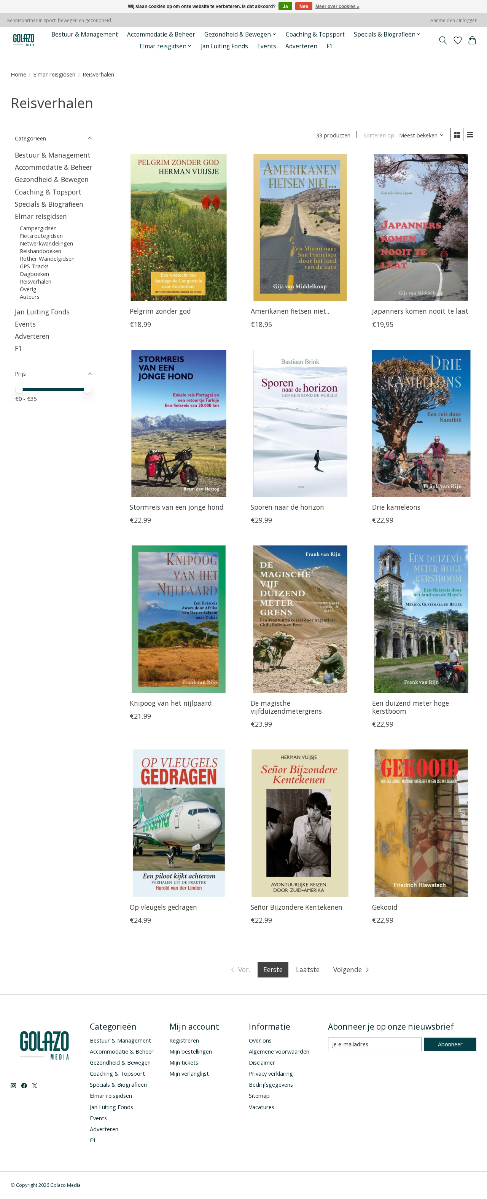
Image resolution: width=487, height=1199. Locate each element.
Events (266, 46)
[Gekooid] (421, 823)
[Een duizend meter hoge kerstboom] (421, 619)
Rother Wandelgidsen (47, 258)
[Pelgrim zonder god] (178, 227)
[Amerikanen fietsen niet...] (300, 227)
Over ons (260, 1040)
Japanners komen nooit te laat (420, 311)
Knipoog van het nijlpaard (171, 703)
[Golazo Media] (24, 40)
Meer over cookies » (337, 6)
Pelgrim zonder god (160, 311)
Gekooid (385, 907)
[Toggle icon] (442, 40)
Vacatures (261, 1107)
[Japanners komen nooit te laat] (421, 227)
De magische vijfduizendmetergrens (286, 707)
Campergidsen (38, 228)
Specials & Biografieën (49, 204)
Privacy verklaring (271, 1073)
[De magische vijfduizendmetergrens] (300, 619)
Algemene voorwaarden (279, 1051)
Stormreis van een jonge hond (177, 507)
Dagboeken (34, 273)
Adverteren (301, 46)
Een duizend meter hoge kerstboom (410, 707)
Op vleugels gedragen (163, 907)
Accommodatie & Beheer (161, 34)
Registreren (184, 1040)
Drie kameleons (396, 507)
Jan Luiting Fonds (224, 46)
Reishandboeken (40, 251)
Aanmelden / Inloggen (453, 20)
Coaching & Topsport (315, 34)
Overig (28, 289)
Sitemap (259, 1095)
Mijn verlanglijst (189, 1073)
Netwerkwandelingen (46, 243)
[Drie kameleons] (421, 423)
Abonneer (450, 1044)
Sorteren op (378, 135)
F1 (329, 46)
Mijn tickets (183, 1062)
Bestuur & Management (84, 34)
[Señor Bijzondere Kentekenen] (300, 823)
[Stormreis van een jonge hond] (178, 423)
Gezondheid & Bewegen (52, 179)
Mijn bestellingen (190, 1051)
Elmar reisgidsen (54, 74)
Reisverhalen (35, 281)
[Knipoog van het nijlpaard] (178, 619)
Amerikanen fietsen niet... (291, 311)
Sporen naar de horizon (287, 507)
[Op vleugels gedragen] (178, 823)
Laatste (308, 969)
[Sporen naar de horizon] (300, 423)
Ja (285, 6)
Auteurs (30, 296)
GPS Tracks (34, 266)
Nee (303, 6)
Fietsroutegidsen (42, 235)
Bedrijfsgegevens (271, 1084)
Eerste (273, 969)
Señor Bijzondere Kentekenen (296, 907)
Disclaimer (262, 1062)
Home (18, 74)
